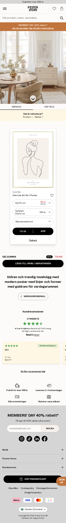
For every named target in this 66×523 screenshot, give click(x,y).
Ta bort (33, 240)
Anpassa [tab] (16, 106)
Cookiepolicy (27, 488)
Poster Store (40, 516)
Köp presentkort (35, 479)
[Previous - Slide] (2, 232)
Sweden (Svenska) (34, 509)
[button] (33, 98)
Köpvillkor (13, 488)
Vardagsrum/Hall (35, 296)
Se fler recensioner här (33, 371)
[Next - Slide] (63, 232)
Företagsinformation (46, 488)
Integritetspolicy (33, 492)
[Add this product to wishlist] (52, 195)
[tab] (54, 9)
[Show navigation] (4, 8)
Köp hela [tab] (49, 106)
